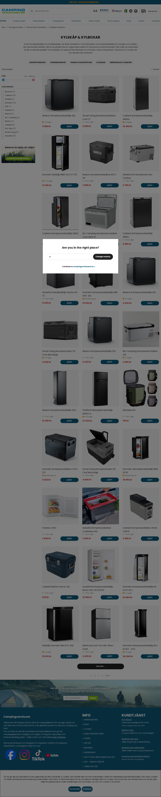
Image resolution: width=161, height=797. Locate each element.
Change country (103, 257)
